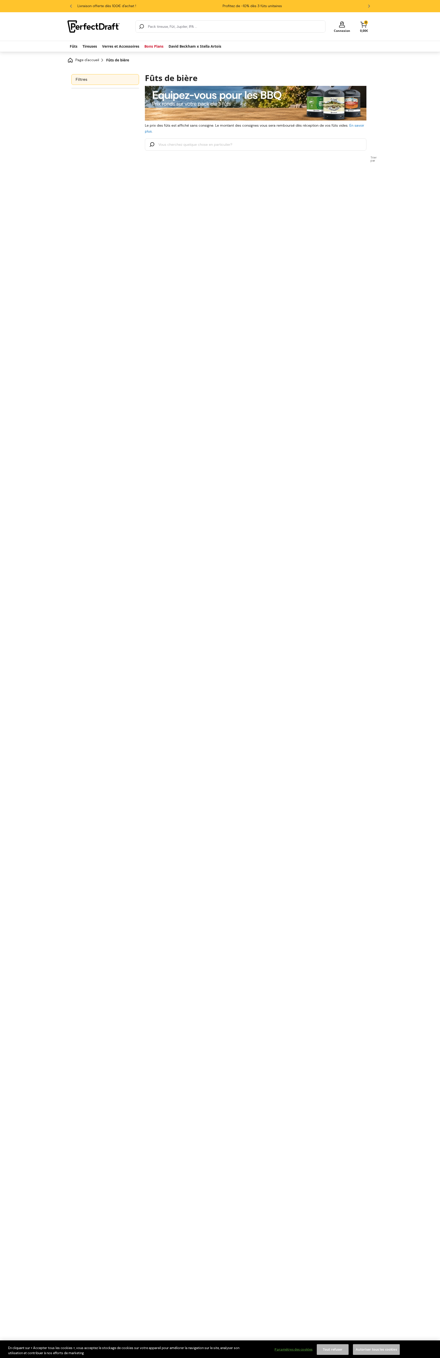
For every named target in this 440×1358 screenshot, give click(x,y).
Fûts (73, 46)
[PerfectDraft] (98, 26)
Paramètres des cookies (293, 1349)
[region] (220, 1349)
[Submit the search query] (152, 145)
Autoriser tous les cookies (376, 1349)
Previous (71, 6)
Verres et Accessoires (120, 46)
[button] (342, 26)
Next (369, 6)
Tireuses (89, 46)
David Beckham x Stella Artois (195, 46)
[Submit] (141, 26)
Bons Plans (153, 46)
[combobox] (230, 26)
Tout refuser (333, 1349)
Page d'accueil (87, 60)
